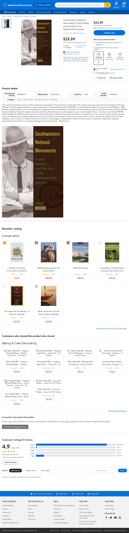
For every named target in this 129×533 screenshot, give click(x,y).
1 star (33, 456)
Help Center (63, 494)
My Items (91, 12)
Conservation (53, 99)
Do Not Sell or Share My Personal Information (87, 522)
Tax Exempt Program (61, 522)
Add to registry (117, 78)
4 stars (32, 447)
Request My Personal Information (86, 517)
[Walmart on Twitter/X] (110, 517)
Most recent (15, 470)
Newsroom (6, 512)
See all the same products (117, 411)
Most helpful (45, 470)
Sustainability (7, 519)
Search (122, 470)
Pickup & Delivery (60, 12)
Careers (82, 12)
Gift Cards (31, 519)
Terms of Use (84, 505)
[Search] (107, 5)
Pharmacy (73, 12)
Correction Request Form (15, 426)
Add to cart (109, 32)
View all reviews (10, 462)
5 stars (32, 445)
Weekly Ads (94, 494)
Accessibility (58, 516)
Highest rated (30, 470)
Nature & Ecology (30, 16)
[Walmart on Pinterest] (120, 517)
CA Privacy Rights (85, 512)
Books (9, 16)
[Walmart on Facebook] (106, 517)
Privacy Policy (84, 509)
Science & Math (18, 16)
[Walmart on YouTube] (115, 517)
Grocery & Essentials (43, 12)
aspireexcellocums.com (71, 54)
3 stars (32, 450)
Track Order (79, 494)
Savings (30, 12)
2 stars (32, 453)
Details (112, 73)
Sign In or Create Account (42, 494)
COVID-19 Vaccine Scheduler (64, 505)
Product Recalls (59, 519)
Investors (6, 516)
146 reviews (80, 33)
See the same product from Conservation (111, 328)
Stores (30, 509)
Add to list (101, 78)
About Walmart (8, 505)
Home (4, 16)
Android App (109, 509)
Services (22, 12)
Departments (11, 12)
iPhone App (109, 505)
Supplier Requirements (11, 522)
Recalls (56, 512)
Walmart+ (31, 516)
